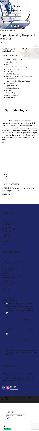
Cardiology (5, 273)
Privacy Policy (6, 402)
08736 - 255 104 (25, 373)
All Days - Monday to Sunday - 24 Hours (20, 380)
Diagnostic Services (9, 229)
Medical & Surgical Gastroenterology (19, 76)
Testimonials (6, 236)
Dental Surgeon (11, 62)
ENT (7, 64)
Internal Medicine (8, 271)
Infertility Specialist (13, 74)
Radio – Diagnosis (12, 95)
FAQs (3, 243)
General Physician (12, 69)
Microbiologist (11, 79)
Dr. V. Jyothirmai (11, 184)
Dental (4, 292)
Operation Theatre (8, 278)
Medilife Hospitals (21, 397)
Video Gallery (6, 234)
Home (4, 220)
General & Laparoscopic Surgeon (18, 67)
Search (15, 26)
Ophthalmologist (12, 86)
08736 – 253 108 (12, 373)
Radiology (5, 289)
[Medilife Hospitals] (7, 30)
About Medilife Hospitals (11, 222)
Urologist (9, 100)
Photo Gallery (6, 232)
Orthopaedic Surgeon (14, 88)
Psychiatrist (10, 90)
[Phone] (5, 429)
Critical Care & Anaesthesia (16, 60)
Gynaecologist (11, 71)
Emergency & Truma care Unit (12, 261)
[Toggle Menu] (36, 46)
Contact (4, 239)
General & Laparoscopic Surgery (13, 268)
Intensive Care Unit (8, 285)
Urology (4, 259)
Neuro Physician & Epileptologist (18, 81)
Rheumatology (11, 97)
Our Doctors (6, 225)
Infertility (5, 287)
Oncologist (10, 83)
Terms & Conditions (20, 402)
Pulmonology (10, 93)
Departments (6, 227)
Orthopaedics (6, 266)
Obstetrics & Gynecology (11, 282)
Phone (8, 429)
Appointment (6, 241)
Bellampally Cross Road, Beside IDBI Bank (21, 378)
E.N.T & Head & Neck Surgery (12, 263)
